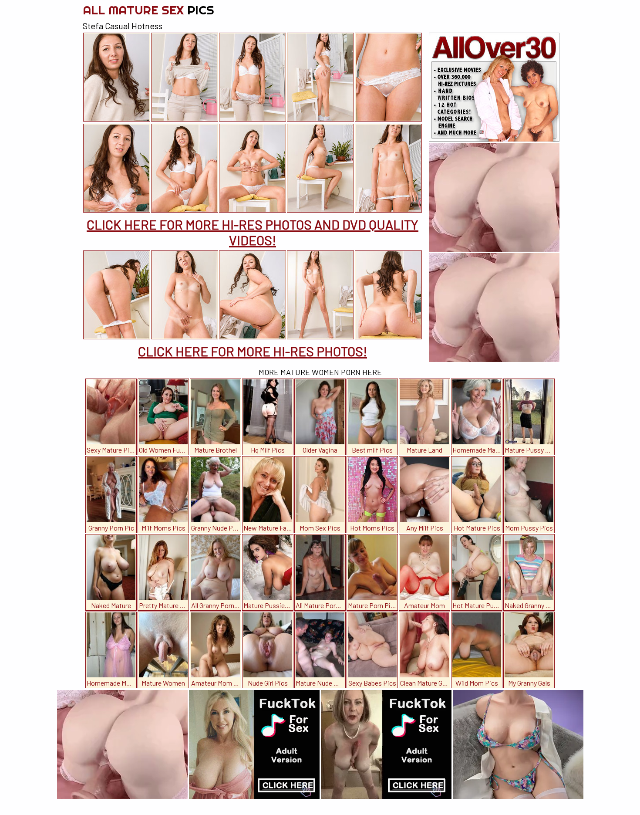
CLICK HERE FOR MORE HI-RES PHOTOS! (252, 351)
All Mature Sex (148, 9)
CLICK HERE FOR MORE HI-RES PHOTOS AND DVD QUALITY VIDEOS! (252, 232)
